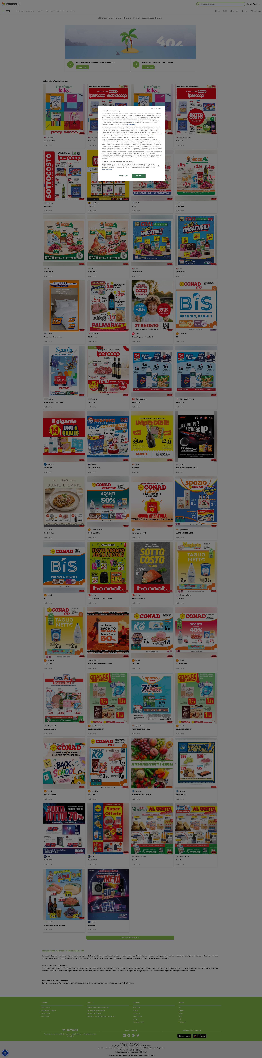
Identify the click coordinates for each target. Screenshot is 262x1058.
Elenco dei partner (107, 169)
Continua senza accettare (157, 108)
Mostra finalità (123, 175)
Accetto (138, 175)
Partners (155, 134)
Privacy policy (131, 124)
